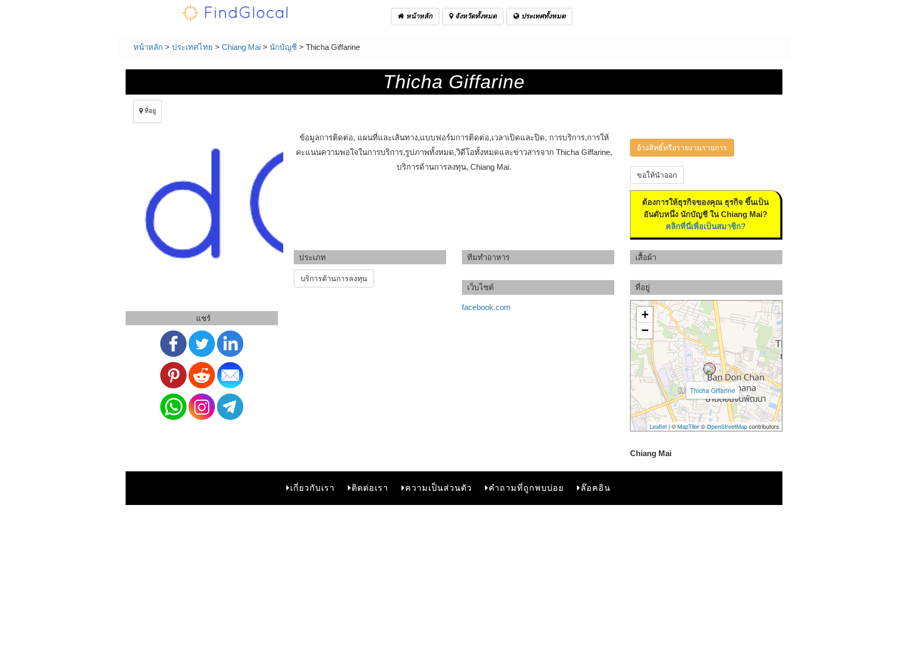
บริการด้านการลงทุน (334, 278)
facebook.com (486, 307)
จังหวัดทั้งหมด (475, 16)
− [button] (645, 330)
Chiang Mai (241, 47)
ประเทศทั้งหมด (542, 16)
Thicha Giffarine (712, 390)
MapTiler (688, 426)
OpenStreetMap (727, 426)
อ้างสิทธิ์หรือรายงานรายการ (682, 147)
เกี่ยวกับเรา (312, 487)
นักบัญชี (283, 47)
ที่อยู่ (149, 111)
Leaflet (658, 426)
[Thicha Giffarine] (709, 369)
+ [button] (645, 314)
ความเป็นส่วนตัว (438, 487)
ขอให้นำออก (657, 175)
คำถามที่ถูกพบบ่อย (526, 487)
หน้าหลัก (418, 16)
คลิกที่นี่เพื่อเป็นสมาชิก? (706, 226)
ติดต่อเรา (370, 487)
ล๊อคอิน (596, 487)
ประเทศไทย (192, 47)
